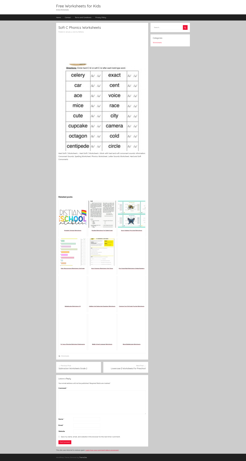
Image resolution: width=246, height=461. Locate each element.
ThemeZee (83, 457)
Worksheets (65, 356)
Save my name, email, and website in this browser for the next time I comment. (90, 437)
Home (58, 17)
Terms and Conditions (83, 17)
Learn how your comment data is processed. (102, 450)
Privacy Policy (100, 17)
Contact (68, 17)
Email (61, 425)
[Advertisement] (102, 47)
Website (61, 431)
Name (61, 419)
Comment (62, 388)
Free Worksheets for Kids (78, 6)
